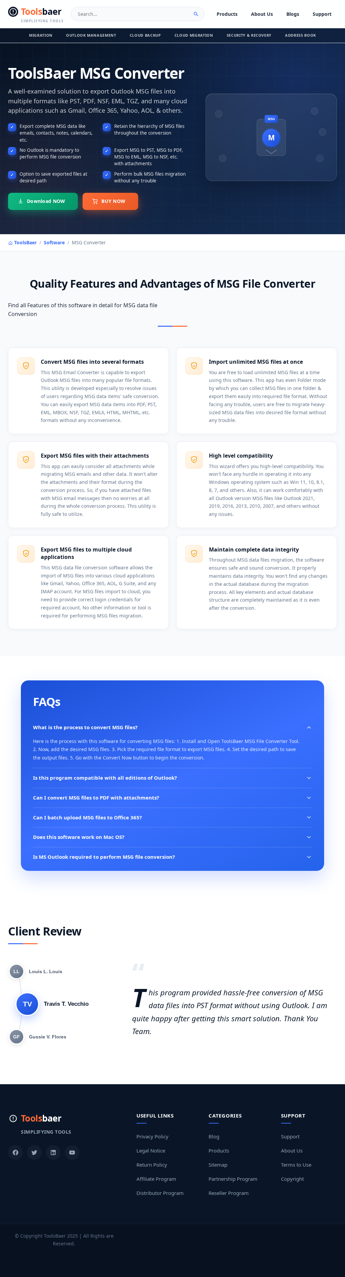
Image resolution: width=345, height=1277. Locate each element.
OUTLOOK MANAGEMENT (91, 35)
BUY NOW (113, 201)
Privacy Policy (152, 1136)
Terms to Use (296, 1164)
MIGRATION (41, 35)
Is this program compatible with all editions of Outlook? (105, 777)
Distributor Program (160, 1193)
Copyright (292, 1178)
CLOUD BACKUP (145, 35)
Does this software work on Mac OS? (78, 836)
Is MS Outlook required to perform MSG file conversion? (104, 856)
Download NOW (46, 201)
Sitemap (218, 1164)
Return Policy (151, 1164)
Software (54, 242)
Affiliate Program (156, 1178)
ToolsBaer (25, 242)
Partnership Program (233, 1178)
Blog (214, 1136)
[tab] (35, 971)
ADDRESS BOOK (300, 35)
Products (227, 14)
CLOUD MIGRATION (194, 35)
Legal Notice (150, 1150)
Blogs (292, 14)
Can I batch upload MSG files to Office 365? (87, 817)
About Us (262, 14)
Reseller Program (229, 1193)
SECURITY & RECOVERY (249, 35)
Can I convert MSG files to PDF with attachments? (96, 797)
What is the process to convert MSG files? (85, 727)
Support (322, 14)
